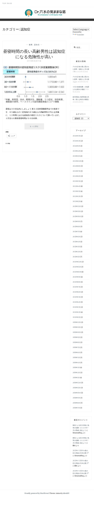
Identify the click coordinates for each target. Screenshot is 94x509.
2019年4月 (76, 363)
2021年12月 (77, 206)
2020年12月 (77, 262)
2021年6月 (76, 237)
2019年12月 (77, 322)
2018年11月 (76, 388)
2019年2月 (76, 373)
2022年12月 (77, 161)
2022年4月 (76, 186)
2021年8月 (76, 227)
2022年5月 (76, 181)
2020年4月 (76, 302)
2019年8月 (76, 342)
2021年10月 (77, 216)
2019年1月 (76, 378)
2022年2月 (76, 196)
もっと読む (35, 127)
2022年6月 (76, 176)
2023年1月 (76, 156)
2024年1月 (76, 146)
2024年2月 (76, 141)
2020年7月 (76, 287)
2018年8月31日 (34, 61)
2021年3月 (76, 247)
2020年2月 (76, 312)
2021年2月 (76, 252)
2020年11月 (77, 267)
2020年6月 (76, 292)
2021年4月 (76, 242)
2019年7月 (76, 347)
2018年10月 (77, 393)
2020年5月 (76, 297)
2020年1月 (76, 317)
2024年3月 (76, 136)
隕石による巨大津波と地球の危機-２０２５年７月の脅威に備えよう (81, 427)
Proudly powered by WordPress (36, 493)
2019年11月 (76, 327)
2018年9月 (76, 398)
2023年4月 (76, 151)
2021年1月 (76, 257)
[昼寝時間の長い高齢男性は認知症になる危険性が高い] (34, 103)
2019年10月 (77, 332)
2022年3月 (76, 191)
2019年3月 (76, 367)
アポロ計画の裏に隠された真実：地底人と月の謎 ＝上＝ (81, 79)
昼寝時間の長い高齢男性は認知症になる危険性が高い (34, 53)
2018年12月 (77, 383)
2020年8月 (76, 282)
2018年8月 (76, 403)
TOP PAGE (7, 3)
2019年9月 (76, 337)
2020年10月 (77, 272)
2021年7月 (76, 232)
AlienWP (66, 493)
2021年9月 (76, 221)
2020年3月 (76, 307)
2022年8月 (76, 166)
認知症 (37, 45)
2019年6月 (76, 352)
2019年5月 (76, 358)
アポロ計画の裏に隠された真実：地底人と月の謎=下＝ (81, 69)
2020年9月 (76, 277)
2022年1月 (76, 201)
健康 (31, 45)
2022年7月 (76, 171)
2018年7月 (76, 408)
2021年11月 (76, 211)
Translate (80, 35)
